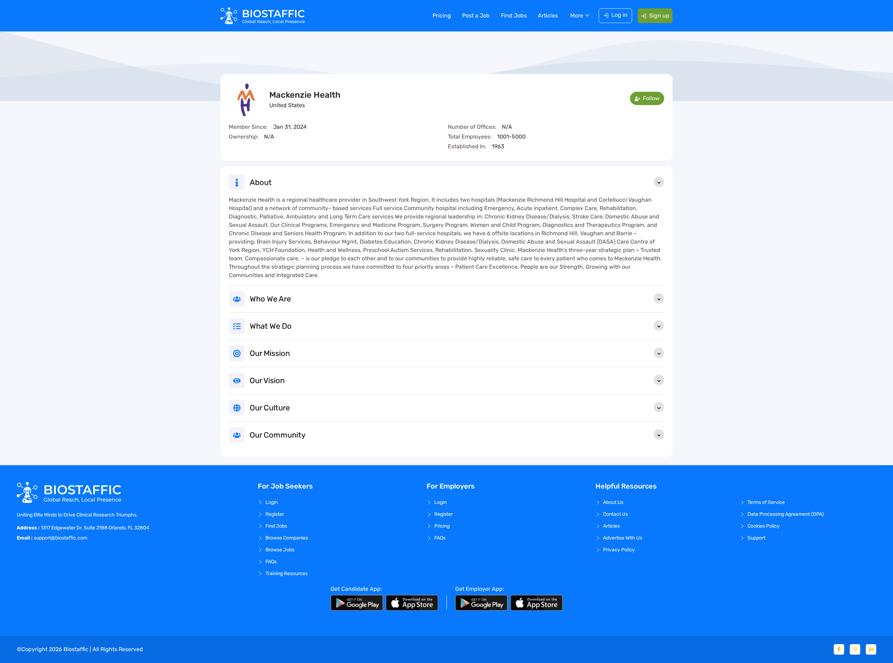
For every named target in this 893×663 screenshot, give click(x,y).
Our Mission (270, 353)
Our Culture (270, 407)
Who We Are (270, 299)
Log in (619, 15)
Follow (650, 98)
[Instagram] (855, 649)
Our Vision (267, 380)
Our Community (278, 435)
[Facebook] (839, 649)
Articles (548, 15)
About (261, 182)
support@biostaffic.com (60, 538)
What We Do (271, 326)
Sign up (659, 15)
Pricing (442, 15)
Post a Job (476, 15)
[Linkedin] (871, 649)
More (576, 15)
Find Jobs (514, 15)
